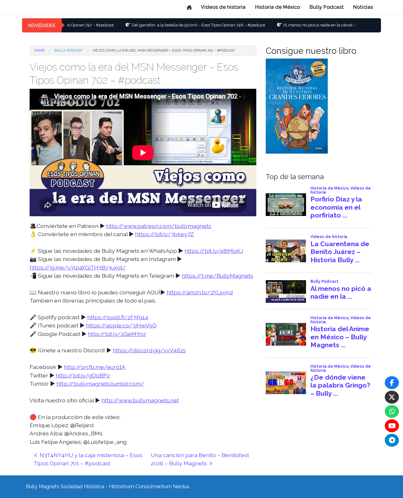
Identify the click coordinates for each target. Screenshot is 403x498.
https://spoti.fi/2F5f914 (117, 317)
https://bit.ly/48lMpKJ (213, 250)
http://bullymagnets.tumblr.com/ (100, 383)
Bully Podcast (326, 7)
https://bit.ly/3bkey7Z (164, 234)
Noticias (363, 7)
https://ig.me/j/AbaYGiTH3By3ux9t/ (78, 267)
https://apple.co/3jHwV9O (121, 325)
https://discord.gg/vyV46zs (149, 350)
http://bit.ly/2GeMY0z (117, 334)
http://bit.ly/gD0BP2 (83, 375)
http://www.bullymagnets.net (140, 400)
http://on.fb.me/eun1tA (94, 367)
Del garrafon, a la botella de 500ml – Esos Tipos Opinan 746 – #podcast (179, 25)
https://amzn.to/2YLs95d (200, 292)
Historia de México (277, 7)
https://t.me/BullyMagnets (217, 275)
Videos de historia (223, 7)
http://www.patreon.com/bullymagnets (158, 226)
